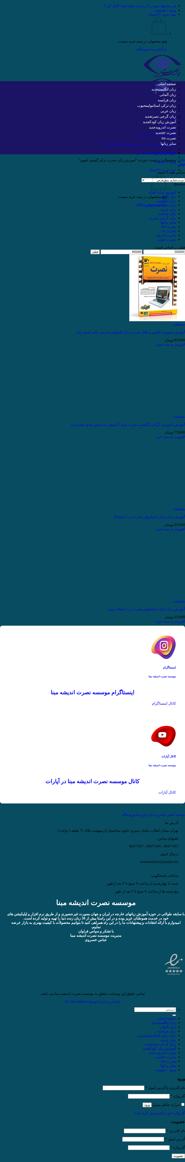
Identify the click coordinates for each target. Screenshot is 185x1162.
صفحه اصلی (167, 84)
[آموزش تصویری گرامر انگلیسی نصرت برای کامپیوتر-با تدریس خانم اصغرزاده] (157, 412)
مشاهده (179, 324)
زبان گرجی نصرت (164, 116)
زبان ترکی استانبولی (162, 105)
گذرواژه (178, 1096)
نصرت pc (169, 133)
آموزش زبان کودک (163, 122)
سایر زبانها (168, 143)
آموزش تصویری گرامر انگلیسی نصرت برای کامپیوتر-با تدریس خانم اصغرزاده (128, 424)
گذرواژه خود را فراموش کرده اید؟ (159, 1113)
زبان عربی (168, 111)
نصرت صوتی (166, 239)
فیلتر (95, 252)
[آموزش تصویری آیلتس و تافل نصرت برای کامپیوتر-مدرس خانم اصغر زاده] (157, 320)
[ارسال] (174, 1015)
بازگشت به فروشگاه (151, 49)
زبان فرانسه (167, 100)
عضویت (178, 1156)
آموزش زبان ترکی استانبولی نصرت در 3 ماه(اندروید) (146, 609)
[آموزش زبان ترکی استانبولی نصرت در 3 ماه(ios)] (157, 504)
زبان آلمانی (168, 95)
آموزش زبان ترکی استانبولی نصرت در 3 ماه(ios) (149, 517)
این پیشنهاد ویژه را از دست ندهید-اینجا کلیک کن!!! (140, 6)
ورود (147, 1105)
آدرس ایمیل (175, 1139)
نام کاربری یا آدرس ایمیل (165, 1088)
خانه (182, 160)
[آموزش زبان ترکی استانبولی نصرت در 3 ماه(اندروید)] (157, 597)
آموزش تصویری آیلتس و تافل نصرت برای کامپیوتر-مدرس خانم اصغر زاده (130, 332)
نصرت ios (169, 138)
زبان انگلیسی (167, 89)
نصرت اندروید (166, 127)
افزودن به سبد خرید (170, 344)
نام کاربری (175, 1131)
